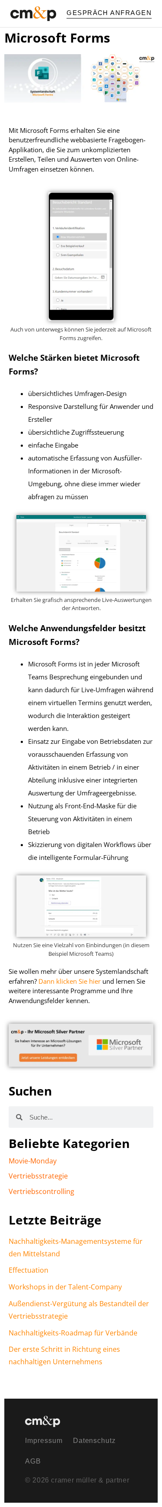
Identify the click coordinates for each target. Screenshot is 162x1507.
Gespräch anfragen (109, 12)
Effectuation (28, 1270)
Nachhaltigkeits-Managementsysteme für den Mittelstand (76, 1247)
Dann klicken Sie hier (69, 981)
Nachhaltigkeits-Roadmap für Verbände (73, 1333)
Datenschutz (94, 1440)
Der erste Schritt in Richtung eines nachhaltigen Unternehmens (64, 1355)
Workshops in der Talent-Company (65, 1287)
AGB (33, 1461)
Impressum (44, 1440)
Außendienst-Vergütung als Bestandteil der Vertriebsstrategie (79, 1310)
